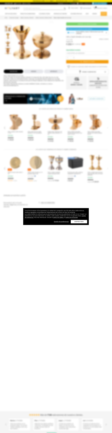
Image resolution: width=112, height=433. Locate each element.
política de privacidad (72, 217)
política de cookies (58, 217)
